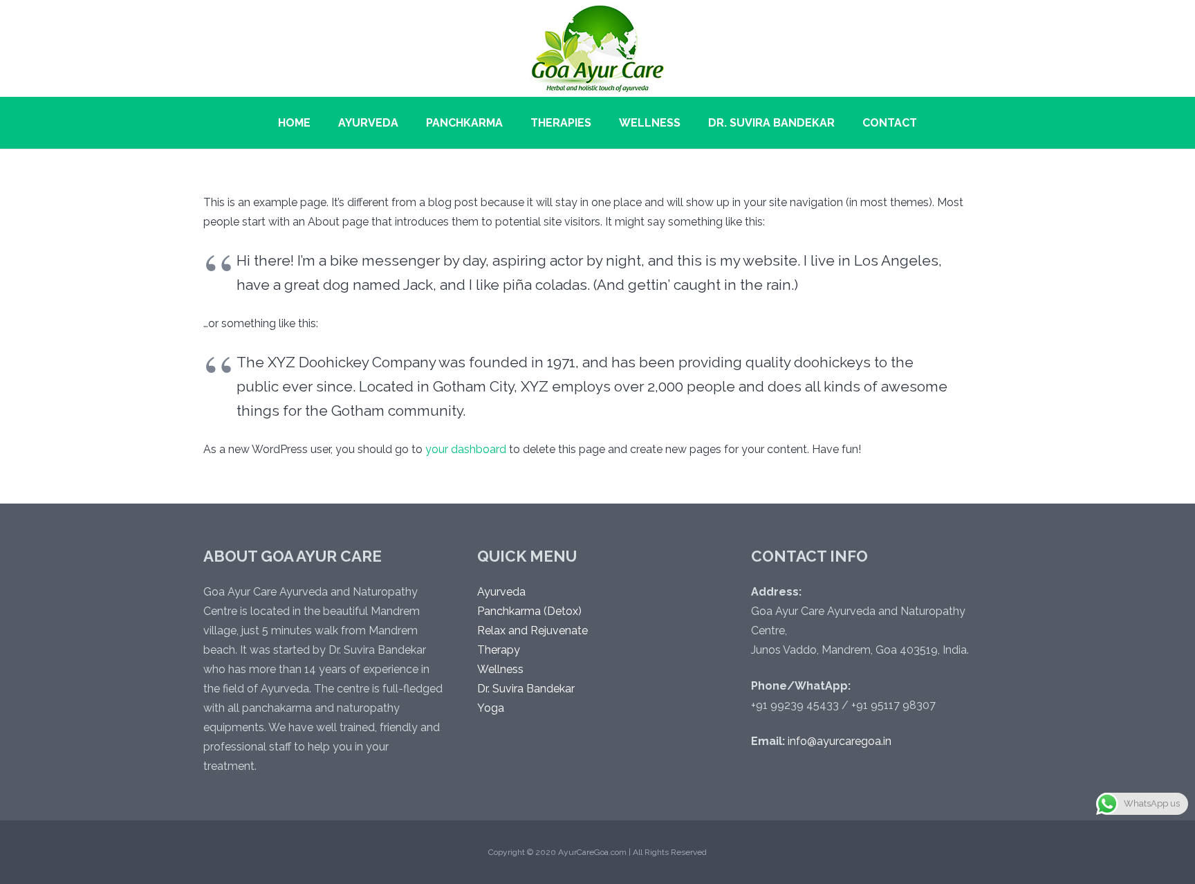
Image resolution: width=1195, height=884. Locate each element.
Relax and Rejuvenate (532, 630)
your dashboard (465, 449)
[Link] (598, 48)
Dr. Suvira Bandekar (526, 688)
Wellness (500, 669)
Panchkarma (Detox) (529, 611)
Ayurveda (501, 591)
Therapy (498, 649)
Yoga (490, 708)
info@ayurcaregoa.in (839, 741)
